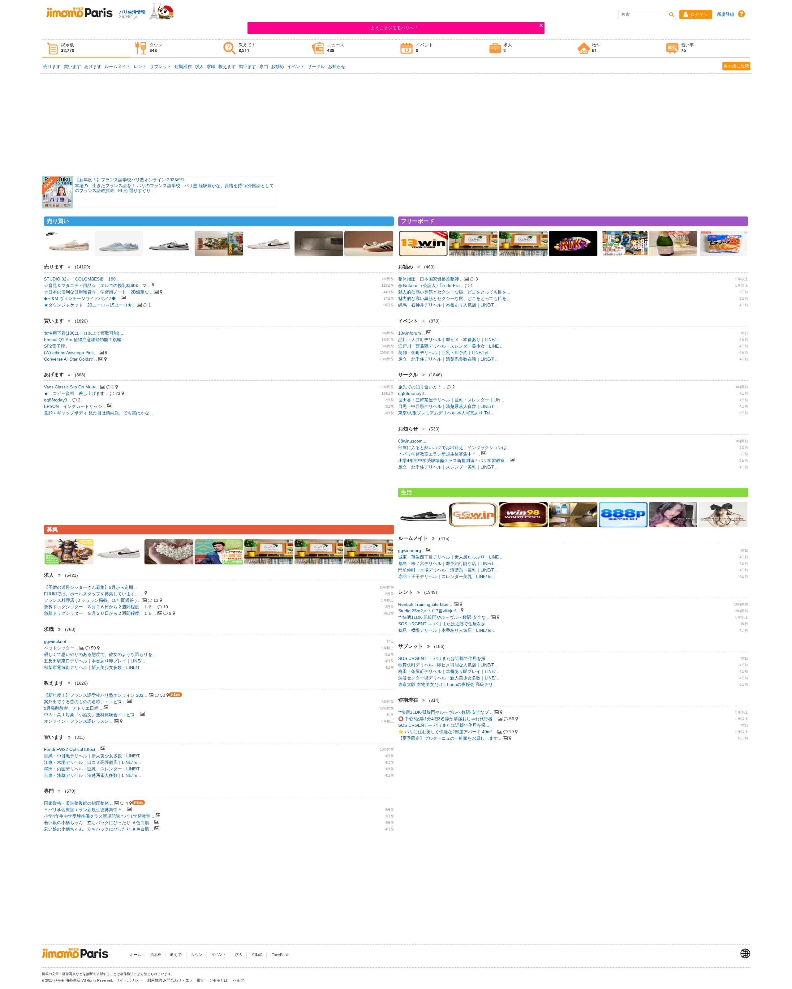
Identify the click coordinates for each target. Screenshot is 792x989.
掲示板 (155, 955)
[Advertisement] (396, 124)
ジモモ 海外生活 (67, 980)
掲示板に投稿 (736, 65)
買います (72, 66)
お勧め (277, 66)
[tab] (86, 48)
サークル (316, 66)
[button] (695, 14)
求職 (211, 66)
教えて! (176, 955)
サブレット (160, 66)
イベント (295, 66)
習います (247, 66)
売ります (52, 66)
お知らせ (336, 66)
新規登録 (725, 14)
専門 (263, 66)
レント (140, 66)
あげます (92, 66)
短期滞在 (183, 66)
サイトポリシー (129, 980)
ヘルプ (238, 980)
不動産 (257, 955)
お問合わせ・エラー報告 (184, 980)
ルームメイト (118, 66)
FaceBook (280, 955)
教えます (227, 66)
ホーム (135, 955)
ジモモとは (219, 980)
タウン (196, 955)
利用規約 (154, 980)
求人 (199, 66)
